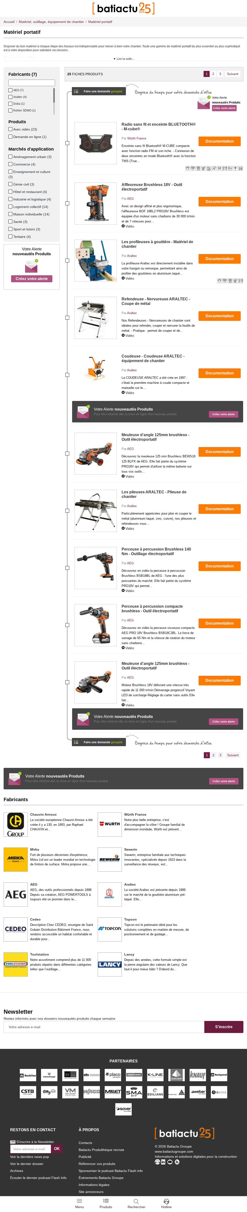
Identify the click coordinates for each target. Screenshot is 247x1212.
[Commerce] (10, 164)
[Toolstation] (16, 964)
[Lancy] (110, 964)
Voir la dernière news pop (29, 1157)
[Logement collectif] (10, 206)
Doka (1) (19, 103)
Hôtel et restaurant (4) (30, 192)
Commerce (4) (24, 164)
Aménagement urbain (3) (32, 157)
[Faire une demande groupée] (99, 89)
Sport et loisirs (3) (26, 229)
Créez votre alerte (32, 279)
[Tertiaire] (10, 236)
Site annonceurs (91, 1192)
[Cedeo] (16, 929)
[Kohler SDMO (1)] (10, 110)
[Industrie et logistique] (10, 199)
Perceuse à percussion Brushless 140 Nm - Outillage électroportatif (156, 551)
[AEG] (16, 894)
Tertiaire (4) (22, 237)
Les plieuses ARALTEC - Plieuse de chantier (154, 494)
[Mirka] (16, 859)
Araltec (132, 256)
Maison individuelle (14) (31, 214)
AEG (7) (18, 90)
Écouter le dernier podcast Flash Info (38, 1178)
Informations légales (94, 1185)
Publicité (85, 1157)
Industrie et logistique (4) (32, 199)
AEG (130, 198)
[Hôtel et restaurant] (10, 191)
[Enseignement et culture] (10, 171)
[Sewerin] (110, 859)
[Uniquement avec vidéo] (10, 129)
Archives (16, 1171)
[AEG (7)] (10, 90)
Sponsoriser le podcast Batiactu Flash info (111, 1171)
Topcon (130, 919)
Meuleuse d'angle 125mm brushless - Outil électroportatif (155, 437)
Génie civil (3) (23, 184)
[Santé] (10, 221)
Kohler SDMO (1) (24, 110)
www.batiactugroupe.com (174, 1151)
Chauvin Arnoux (43, 814)
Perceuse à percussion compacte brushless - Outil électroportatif (152, 608)
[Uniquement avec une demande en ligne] (10, 136)
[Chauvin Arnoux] (16, 825)
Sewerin (130, 849)
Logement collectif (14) (30, 207)
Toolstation (39, 954)
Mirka (34, 849)
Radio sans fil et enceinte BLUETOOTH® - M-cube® (159, 126)
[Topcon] (110, 929)
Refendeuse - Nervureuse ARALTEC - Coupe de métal (156, 301)
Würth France (136, 138)
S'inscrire (224, 1027)
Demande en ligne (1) (30, 137)
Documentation (220, 141)
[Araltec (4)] (10, 97)
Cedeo (35, 919)
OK (57, 1149)
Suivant (232, 74)
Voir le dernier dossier (26, 1164)
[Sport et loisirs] (10, 229)
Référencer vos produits (97, 1164)
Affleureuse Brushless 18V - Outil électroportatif (152, 187)
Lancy (129, 954)
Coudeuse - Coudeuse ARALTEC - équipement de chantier (153, 358)
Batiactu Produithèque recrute (101, 1150)
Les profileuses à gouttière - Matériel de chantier (157, 244)
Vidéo (129, 226)
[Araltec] (110, 894)
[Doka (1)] (10, 104)
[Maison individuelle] (10, 214)
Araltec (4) (20, 97)
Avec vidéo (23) (25, 129)
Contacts (85, 1143)
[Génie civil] (10, 184)
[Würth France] (110, 825)
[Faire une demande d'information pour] (99, 740)
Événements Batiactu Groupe (101, 1178)
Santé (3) (20, 222)
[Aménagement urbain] (10, 156)
